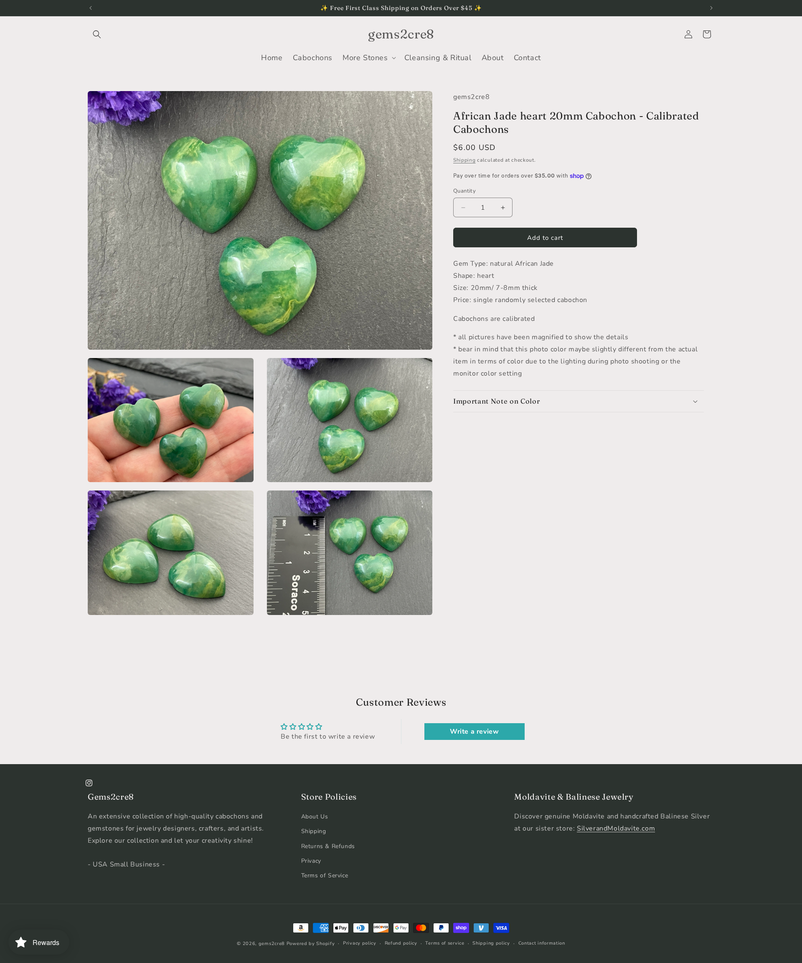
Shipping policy (491, 943)
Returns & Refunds (328, 846)
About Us (314, 817)
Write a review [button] (474, 731)
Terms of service (444, 943)
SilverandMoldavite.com (616, 828)
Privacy (311, 861)
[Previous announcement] (90, 8)
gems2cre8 (272, 943)
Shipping (464, 160)
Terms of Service (324, 875)
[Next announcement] (711, 8)
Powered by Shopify (311, 943)
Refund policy (401, 943)
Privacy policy (359, 943)
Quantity (464, 191)
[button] (97, 34)
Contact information (541, 943)
